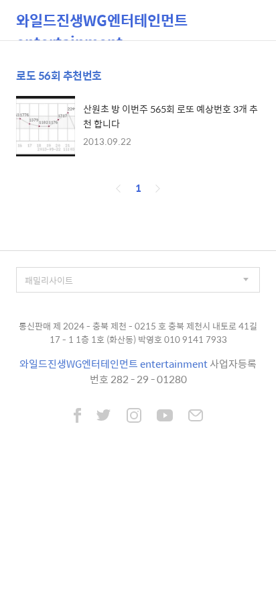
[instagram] (134, 416)
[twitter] (103, 416)
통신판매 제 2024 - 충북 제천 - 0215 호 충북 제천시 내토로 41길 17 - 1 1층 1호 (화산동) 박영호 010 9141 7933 (138, 332)
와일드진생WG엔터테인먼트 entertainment (102, 24)
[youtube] (165, 416)
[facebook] (77, 416)
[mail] (195, 416)
